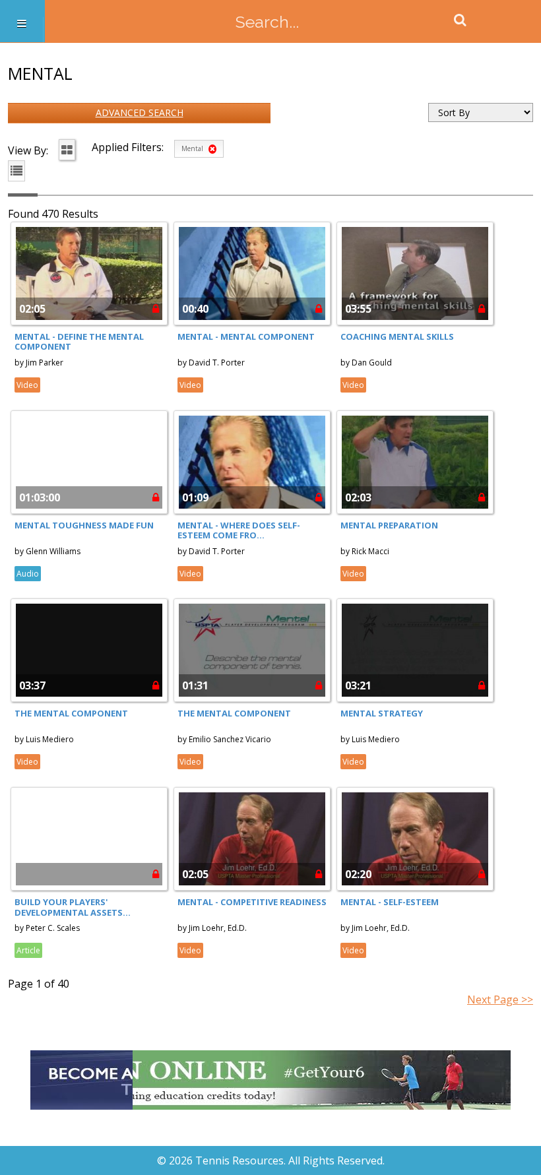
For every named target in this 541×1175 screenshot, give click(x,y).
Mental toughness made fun (84, 525)
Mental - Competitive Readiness (252, 902)
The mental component (71, 713)
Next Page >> (500, 999)
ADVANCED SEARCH (139, 112)
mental (193, 148)
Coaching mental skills (397, 336)
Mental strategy (381, 713)
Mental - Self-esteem (389, 902)
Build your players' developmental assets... (73, 907)
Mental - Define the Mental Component (79, 342)
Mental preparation (389, 525)
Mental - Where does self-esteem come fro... (238, 530)
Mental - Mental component (246, 336)
